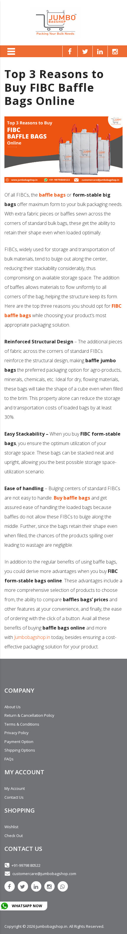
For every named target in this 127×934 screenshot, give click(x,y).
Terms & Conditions (21, 724)
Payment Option (18, 741)
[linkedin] (36, 886)
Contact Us (14, 797)
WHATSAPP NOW (27, 905)
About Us (12, 706)
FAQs (9, 759)
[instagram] (49, 886)
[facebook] (9, 886)
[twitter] (23, 886)
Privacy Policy (16, 732)
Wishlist (11, 826)
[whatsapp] (63, 886)
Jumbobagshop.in (32, 637)
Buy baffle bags (72, 498)
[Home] (56, 22)
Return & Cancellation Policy (29, 715)
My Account (14, 788)
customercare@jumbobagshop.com (44, 873)
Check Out (13, 835)
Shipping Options (19, 750)
